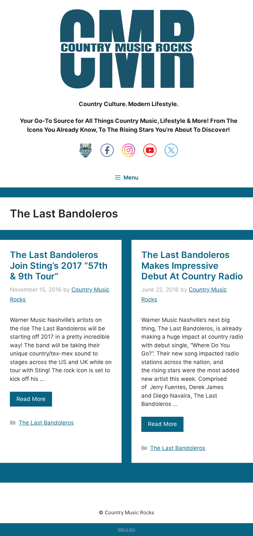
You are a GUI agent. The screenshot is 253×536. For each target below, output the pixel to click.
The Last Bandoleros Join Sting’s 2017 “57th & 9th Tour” (59, 265)
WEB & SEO (126, 529)
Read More (30, 399)
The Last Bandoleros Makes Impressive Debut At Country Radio (192, 265)
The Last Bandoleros (46, 422)
